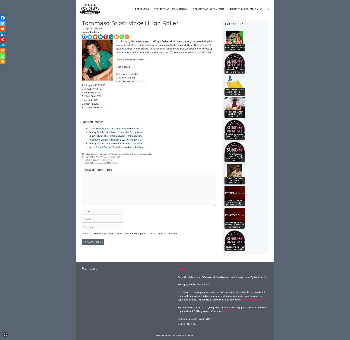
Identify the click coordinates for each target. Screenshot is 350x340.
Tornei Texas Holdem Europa (171, 9)
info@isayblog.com (252, 299)
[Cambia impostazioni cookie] (5, 334)
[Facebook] (84, 36)
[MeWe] (111, 36)
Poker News (142, 9)
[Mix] (116, 36)
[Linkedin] (100, 36)
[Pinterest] (105, 36)
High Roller (89, 157)
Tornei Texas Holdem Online (246, 9)
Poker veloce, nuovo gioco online (99, 160)
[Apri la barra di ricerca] (268, 9)
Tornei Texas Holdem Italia (208, 9)
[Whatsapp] (121, 36)
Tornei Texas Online (126, 154)
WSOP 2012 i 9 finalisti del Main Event (101, 163)
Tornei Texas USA (144, 154)
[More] (127, 36)
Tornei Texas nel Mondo (106, 154)
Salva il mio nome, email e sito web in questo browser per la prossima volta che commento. (131, 233)
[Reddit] (95, 36)
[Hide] (1, 67)
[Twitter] (89, 36)
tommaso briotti (113, 157)
